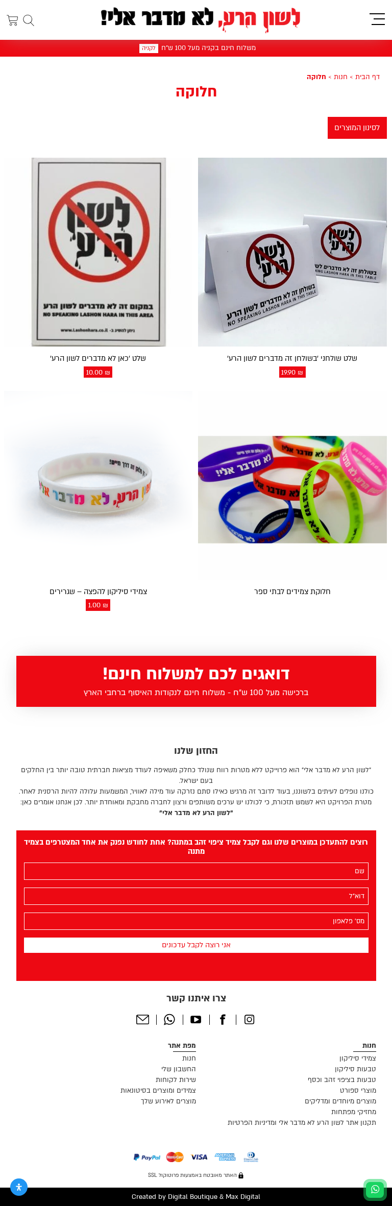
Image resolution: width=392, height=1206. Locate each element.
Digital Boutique (192, 1196)
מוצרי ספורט (358, 1090)
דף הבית (367, 77)
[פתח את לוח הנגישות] (19, 1187)
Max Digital (243, 1196)
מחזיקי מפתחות (353, 1112)
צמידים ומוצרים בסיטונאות (158, 1090)
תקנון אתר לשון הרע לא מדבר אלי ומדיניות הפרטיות (302, 1122)
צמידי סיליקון (357, 1058)
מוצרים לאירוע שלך (168, 1101)
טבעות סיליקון (355, 1069)
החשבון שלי (178, 1069)
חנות (341, 77)
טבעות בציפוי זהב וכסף (342, 1080)
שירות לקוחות (176, 1080)
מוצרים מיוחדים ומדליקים (340, 1101)
